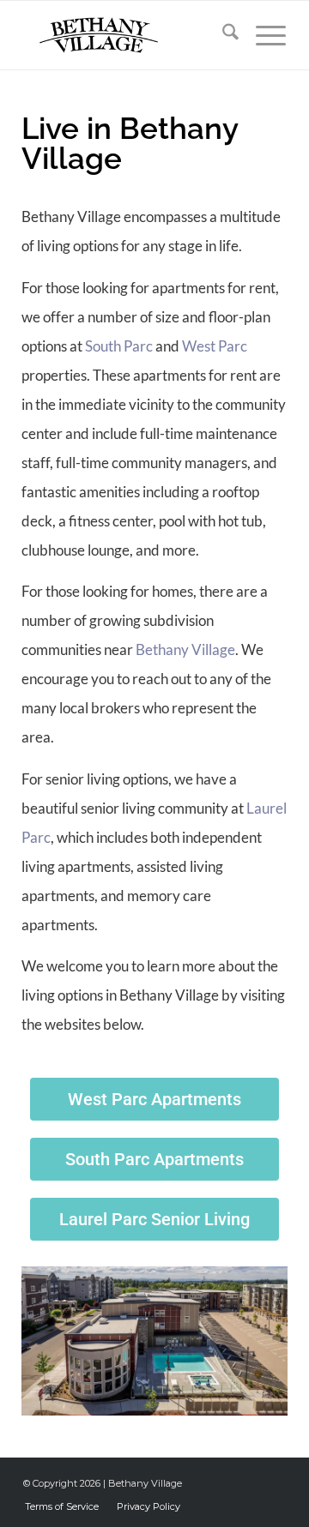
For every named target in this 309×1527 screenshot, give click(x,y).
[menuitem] (222, 35)
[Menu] (262, 35)
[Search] (222, 35)
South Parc (119, 346)
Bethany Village (185, 649)
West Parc (214, 346)
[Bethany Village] (128, 35)
